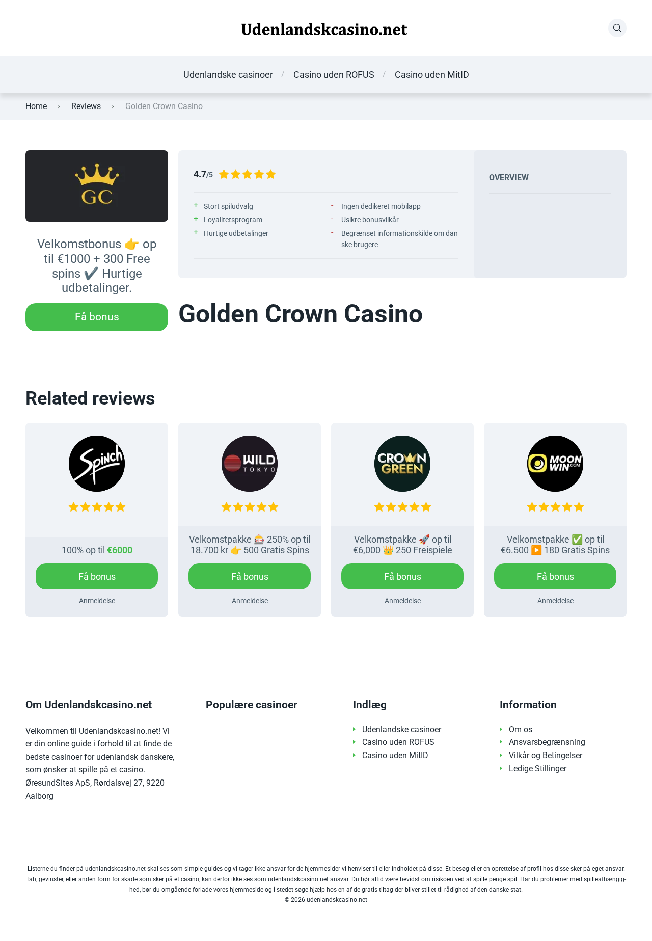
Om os (520, 729)
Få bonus (97, 317)
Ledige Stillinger (537, 768)
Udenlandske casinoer (228, 74)
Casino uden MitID (432, 74)
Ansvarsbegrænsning (547, 742)
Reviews (86, 106)
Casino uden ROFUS (333, 74)
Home (36, 106)
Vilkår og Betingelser (545, 755)
